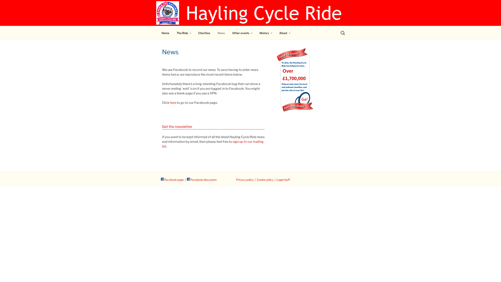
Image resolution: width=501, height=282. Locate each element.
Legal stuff (283, 179)
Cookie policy (265, 179)
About (283, 33)
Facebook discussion (203, 179)
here (173, 103)
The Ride (182, 33)
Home (165, 33)
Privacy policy (245, 179)
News (221, 33)
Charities (204, 33)
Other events (240, 33)
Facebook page (174, 179)
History (264, 33)
